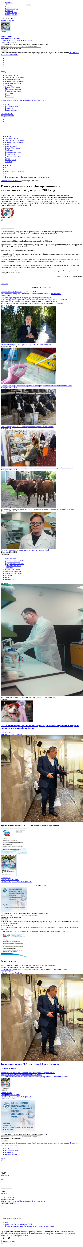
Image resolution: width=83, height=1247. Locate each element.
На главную (5, 554)
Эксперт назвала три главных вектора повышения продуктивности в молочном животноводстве (36, 386)
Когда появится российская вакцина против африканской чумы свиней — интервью (32, 303)
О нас (7, 7)
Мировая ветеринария (13, 89)
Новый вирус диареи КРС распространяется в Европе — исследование (27, 427)
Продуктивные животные (14, 81)
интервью (4, 583)
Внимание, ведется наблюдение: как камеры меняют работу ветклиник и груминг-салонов (34, 969)
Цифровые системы (12, 79)
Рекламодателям (11, 15)
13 (6, 919)
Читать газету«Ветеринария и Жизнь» (10, 37)
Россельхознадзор (11, 9)
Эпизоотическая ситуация (14, 77)
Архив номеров (11, 13)
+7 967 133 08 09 (7, 114)
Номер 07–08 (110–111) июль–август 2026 (16, 40)
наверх (4, 1158)
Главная (8, 165)
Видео (7, 95)
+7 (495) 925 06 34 (7, 1197)
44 (2, 1141)
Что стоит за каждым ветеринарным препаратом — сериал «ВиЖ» (25, 550)
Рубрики (9, 3)
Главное (8, 136)
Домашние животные (13, 83)
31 (2, 50)
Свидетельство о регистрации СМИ (18, 1224)
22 (2, 919)
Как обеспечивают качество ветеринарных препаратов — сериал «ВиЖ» (28, 697)
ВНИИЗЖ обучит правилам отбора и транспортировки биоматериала (26, 298)
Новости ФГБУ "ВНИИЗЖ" (15, 171)
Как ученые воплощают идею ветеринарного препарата (21, 967)
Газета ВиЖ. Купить (8, 42)
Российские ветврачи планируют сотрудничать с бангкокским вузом (26, 344)
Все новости (9, 97)
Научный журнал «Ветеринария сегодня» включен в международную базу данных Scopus (34, 300)
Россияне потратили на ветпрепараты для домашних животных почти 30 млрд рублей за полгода (37, 468)
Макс (45, 287)
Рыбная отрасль (11, 146)
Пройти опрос (56, 294)
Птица (7, 144)
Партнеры (9, 11)
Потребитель (10, 154)
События (8, 162)
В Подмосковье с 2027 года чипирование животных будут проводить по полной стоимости (34, 931)
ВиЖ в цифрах (10, 160)
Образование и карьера (13, 91)
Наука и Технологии (12, 87)
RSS (6, 1222)
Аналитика (9, 93)
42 (6, 50)
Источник (4, 284)
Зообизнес (9, 85)
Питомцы (4, 699)
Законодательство (11, 75)
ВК (50, 287)
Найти (28, 5)
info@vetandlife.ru (7, 20)
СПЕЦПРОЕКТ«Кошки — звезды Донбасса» (12, 733)
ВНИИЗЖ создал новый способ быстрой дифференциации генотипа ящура (29, 301)
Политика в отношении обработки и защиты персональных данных (30, 1226)
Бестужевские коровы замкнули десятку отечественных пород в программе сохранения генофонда (37, 509)
